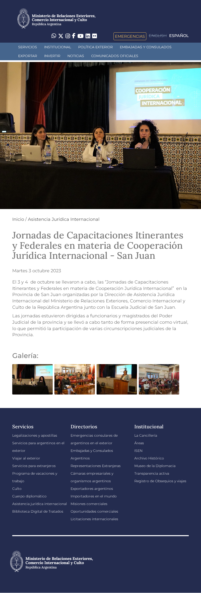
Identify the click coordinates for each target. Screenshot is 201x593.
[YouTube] (80, 36)
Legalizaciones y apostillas (34, 435)
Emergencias (130, 36)
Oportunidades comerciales (94, 511)
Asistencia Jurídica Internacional (64, 219)
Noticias (75, 56)
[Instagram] (67, 36)
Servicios (27, 47)
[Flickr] (94, 35)
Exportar (27, 56)
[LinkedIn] (88, 35)
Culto (17, 488)
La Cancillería (145, 435)
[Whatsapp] (53, 36)
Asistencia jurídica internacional (39, 504)
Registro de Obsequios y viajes (160, 481)
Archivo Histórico (149, 458)
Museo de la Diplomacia (155, 466)
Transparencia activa (151, 473)
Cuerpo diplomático (29, 496)
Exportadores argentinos (92, 488)
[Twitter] (60, 36)
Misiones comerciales (89, 504)
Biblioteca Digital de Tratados (37, 511)
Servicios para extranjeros (34, 466)
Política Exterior (95, 47)
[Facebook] (73, 36)
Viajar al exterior (26, 458)
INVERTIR (52, 56)
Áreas (139, 443)
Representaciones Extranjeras (96, 466)
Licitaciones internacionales (94, 519)
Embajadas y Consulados (146, 47)
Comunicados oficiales (114, 56)
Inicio (18, 219)
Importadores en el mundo (94, 496)
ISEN (138, 450)
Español (179, 35)
